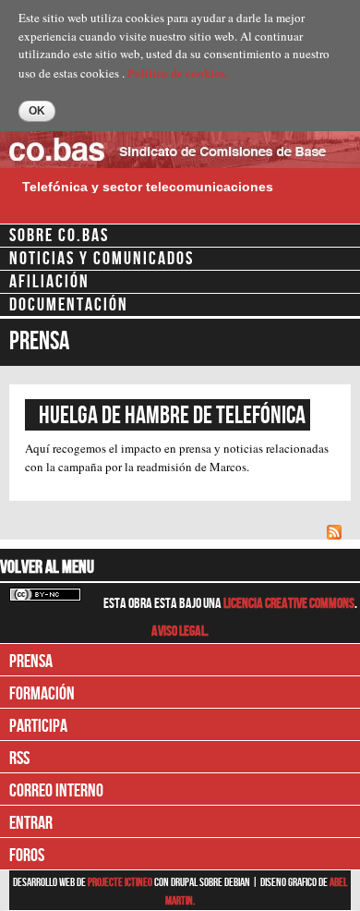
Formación (42, 694)
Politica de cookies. (177, 72)
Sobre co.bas (59, 236)
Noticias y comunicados (101, 259)
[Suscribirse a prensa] (336, 531)
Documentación (68, 305)
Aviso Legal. (180, 631)
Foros (26, 855)
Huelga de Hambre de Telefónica (172, 416)
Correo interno (56, 791)
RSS (19, 758)
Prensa (31, 661)
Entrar (31, 823)
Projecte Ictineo (121, 882)
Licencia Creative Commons (288, 604)
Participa (38, 726)
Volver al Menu (47, 567)
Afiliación (49, 282)
